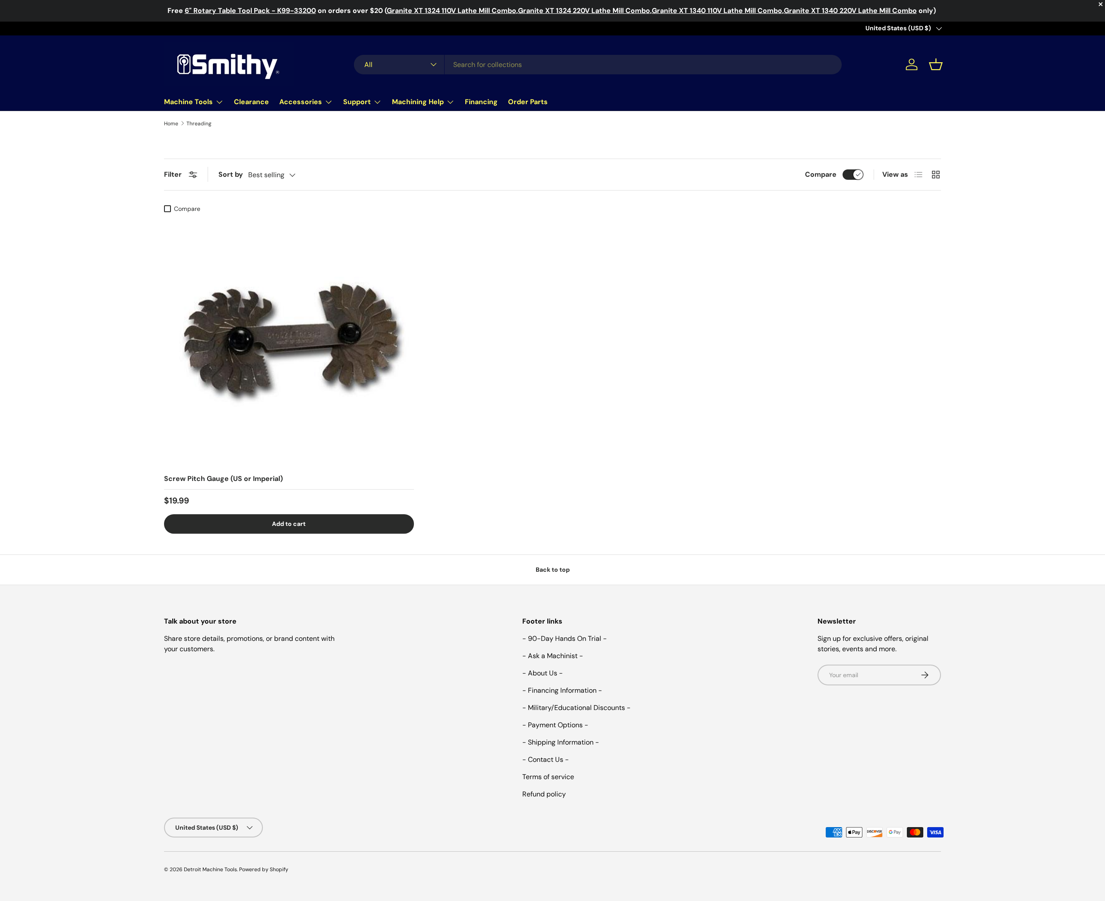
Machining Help (418, 101)
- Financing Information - (562, 690)
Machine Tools (188, 101)
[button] (935, 64)
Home (171, 123)
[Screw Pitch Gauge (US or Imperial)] (289, 342)
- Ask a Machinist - (552, 655)
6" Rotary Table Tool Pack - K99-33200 (250, 10)
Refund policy (544, 794)
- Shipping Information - (560, 742)
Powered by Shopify (263, 869)
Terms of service (548, 776)
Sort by (230, 174)
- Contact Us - (545, 759)
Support (357, 101)
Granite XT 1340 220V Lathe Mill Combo (850, 10)
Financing (481, 101)
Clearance (251, 101)
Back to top (553, 569)
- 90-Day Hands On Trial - (564, 638)
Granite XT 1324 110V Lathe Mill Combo (451, 10)
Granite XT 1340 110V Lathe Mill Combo (717, 10)
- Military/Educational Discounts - (576, 707)
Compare (821, 174)
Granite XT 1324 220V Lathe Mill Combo (584, 10)
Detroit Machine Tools (210, 869)
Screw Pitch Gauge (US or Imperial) (223, 478)
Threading (199, 123)
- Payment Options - (555, 724)
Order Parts (528, 101)
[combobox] (598, 64)
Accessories (300, 101)
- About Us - (542, 673)
